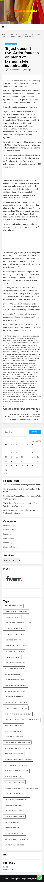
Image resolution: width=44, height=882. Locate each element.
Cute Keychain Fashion (27, 347)
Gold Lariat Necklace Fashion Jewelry (23, 365)
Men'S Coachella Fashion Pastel (16, 765)
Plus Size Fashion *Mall (29, 390)
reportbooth (8, 869)
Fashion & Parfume (10, 529)
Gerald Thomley (14, 69)
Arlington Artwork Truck (20, 277)
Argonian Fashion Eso (21, 338)
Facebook (18, 304)
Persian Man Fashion (32, 788)
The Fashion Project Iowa (14, 828)
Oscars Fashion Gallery (18, 386)
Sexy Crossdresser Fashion (14, 816)
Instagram (24, 306)
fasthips (6, 867)
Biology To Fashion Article (14, 629)
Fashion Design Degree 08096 (29, 352)
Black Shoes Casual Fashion (19, 343)
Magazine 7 (26, 878)
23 (38, 461)
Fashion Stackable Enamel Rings (16, 703)
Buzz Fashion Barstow (13, 640)
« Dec (5, 474)
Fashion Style (11, 44)
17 (6, 461)
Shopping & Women (10, 547)
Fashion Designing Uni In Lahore (14, 354)
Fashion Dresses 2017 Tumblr (15, 691)
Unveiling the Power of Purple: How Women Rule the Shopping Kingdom (22, 497)
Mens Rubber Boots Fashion (14, 782)
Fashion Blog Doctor (10, 352)
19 (17, 461)
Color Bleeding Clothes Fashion (21, 345)
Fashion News (8, 538)
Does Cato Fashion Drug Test (15, 663)
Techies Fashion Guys (17, 395)
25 (11, 466)
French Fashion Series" (17, 363)
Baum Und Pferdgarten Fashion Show (18, 623)
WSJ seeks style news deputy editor (21, 408)
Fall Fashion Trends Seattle (30, 349)
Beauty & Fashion (9, 525)
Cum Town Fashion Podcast (14, 651)
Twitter (13, 306)
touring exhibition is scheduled (19, 296)
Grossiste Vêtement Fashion (13, 368)
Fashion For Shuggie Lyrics (18, 356)
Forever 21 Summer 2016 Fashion (16, 708)
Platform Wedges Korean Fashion (16, 799)
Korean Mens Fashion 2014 (17, 372)
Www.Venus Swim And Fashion (13, 401)
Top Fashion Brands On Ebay (17, 397)
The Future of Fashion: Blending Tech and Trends (22, 484)
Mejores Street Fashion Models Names (18, 759)
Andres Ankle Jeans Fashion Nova (16, 611)
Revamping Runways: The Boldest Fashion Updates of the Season (19, 511)
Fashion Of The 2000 (26, 359)
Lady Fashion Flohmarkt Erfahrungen (18, 748)
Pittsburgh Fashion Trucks (19, 388)
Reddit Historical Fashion (12, 392)
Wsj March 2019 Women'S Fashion (25, 399)
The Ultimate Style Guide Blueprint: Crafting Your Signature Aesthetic (20, 504)
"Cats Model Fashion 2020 (16, 336)
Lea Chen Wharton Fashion (22, 377)
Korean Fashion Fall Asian (14, 731)
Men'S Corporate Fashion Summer (26, 381)
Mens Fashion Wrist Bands (12, 383)
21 (27, 461)
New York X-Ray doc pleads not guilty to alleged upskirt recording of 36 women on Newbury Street (22, 415)
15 (33, 457)
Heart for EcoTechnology (13, 150)
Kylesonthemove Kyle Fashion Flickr (17, 742)
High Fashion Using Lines (30, 720)
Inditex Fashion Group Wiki (16, 370)
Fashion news (8, 534)
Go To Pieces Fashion (12, 720)
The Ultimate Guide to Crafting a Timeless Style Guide (21, 490)
